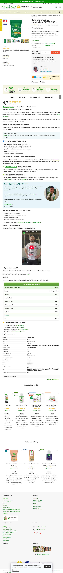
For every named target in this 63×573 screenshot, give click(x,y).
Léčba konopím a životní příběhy (10, 530)
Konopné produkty (7, 527)
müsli (28, 274)
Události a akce (6, 535)
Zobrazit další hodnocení (53, 379)
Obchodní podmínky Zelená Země (11, 509)
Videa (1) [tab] (22, 97)
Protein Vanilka (20, 327)
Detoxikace (42, 345)
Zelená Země (30, 337)
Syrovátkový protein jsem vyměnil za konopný (29, 222)
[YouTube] (40, 533)
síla (10, 109)
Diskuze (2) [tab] (49, 97)
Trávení (52, 345)
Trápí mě (5, 538)
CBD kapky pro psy (37, 506)
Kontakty (11, 3)
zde (40, 566)
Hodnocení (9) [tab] (35, 97)
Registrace (57, 3)
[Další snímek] (28, 28)
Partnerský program (8, 501)
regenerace (56, 159)
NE (28, 351)
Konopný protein (8, 107)
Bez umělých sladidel (50, 369)
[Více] (59, 12)
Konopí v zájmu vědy (7, 529)
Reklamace (5, 513)
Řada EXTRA (7, 135)
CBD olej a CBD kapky (37, 500)
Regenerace (35, 345)
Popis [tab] (12, 97)
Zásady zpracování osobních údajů (11, 511)
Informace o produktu (37, 509)
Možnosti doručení (36, 47)
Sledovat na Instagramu (43, 554)
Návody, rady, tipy (7, 534)
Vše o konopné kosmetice (8, 532)
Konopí (29, 361)
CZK (44, 3)
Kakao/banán (30, 363)
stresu (35, 194)
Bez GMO (41, 369)
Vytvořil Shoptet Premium (53, 570)
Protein (29, 353)
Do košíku (55, 52)
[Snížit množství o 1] (43, 52)
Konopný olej (35, 498)
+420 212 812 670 (40, 529)
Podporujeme (6, 540)
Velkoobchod (6, 499)
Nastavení (15, 570)
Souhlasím (47, 566)
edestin (9, 179)
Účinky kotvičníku (11, 167)
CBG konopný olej (36, 501)
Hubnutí (56, 345)
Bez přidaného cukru (36, 370)
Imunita (29, 345)
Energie (47, 345)
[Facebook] (34, 533)
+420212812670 (45, 69)
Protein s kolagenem (23, 329)
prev (4, 413)
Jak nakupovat (6, 507)
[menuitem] (5, 12)
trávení (24, 179)
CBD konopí (35, 505)
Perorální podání (31, 347)
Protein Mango (20, 325)
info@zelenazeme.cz (46, 71)
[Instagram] (37, 533)
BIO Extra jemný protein (18, 331)
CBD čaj (34, 503)
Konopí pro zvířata (7, 537)
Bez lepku (29, 369)
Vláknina (7, 315)
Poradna (5, 3)
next (59, 413)
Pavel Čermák (7, 204)
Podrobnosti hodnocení (51, 25)
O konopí (5, 526)
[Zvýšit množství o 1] (49, 52)
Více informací (35, 40)
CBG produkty (36, 508)
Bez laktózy (36, 369)
